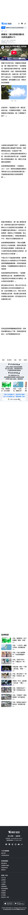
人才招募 (3, 882)
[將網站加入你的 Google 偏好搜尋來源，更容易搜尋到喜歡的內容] (14, 399)
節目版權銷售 (4, 888)
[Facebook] (6, 844)
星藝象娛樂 (4, 886)
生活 (6, 31)
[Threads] (12, 844)
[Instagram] (15, 844)
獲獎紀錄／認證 (5, 897)
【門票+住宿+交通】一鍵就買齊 (14, 379)
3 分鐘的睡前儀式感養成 (14, 370)
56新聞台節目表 (5, 855)
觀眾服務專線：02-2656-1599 (14, 840)
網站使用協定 (4, 867)
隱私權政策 (4, 863)
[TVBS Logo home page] (6, 24)
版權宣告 (3, 870)
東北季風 (9, 360)
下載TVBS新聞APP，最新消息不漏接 (14, 394)
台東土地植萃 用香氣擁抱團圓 (14, 367)
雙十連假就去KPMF (14, 375)
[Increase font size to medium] (19, 23)
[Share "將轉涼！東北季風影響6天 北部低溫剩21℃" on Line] (22, 23)
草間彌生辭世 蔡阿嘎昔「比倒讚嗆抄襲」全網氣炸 (16, 27)
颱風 (3, 360)
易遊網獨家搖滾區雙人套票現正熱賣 (14, 377)
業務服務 (3, 893)
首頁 (2, 31)
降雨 (20, 360)
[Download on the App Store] (9, 903)
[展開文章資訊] (25, 41)
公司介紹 (3, 877)
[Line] (9, 844)
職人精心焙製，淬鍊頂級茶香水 (14, 368)
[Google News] (21, 844)
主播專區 (3, 884)
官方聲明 (3, 895)
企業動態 (3, 880)
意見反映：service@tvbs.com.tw (14, 838)
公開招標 (3, 890)
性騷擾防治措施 (5, 865)
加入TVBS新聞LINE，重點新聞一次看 (14, 396)
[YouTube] (18, 844)
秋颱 (15, 360)
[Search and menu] (25, 23)
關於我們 (3, 853)
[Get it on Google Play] (19, 903)
